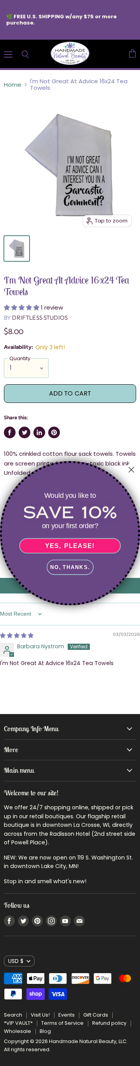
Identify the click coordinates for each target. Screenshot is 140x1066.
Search (13, 1015)
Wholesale (17, 1031)
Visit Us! (40, 1015)
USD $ (15, 961)
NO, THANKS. (70, 567)
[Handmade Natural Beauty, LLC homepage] (70, 54)
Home (12, 84)
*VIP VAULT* (18, 1023)
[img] (16, 635)
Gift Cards (95, 1015)
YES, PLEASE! (70, 545)
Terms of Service (62, 1023)
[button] (22, 307)
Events (66, 1015)
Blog (45, 1031)
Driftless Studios (40, 317)
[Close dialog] (131, 469)
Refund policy (109, 1023)
